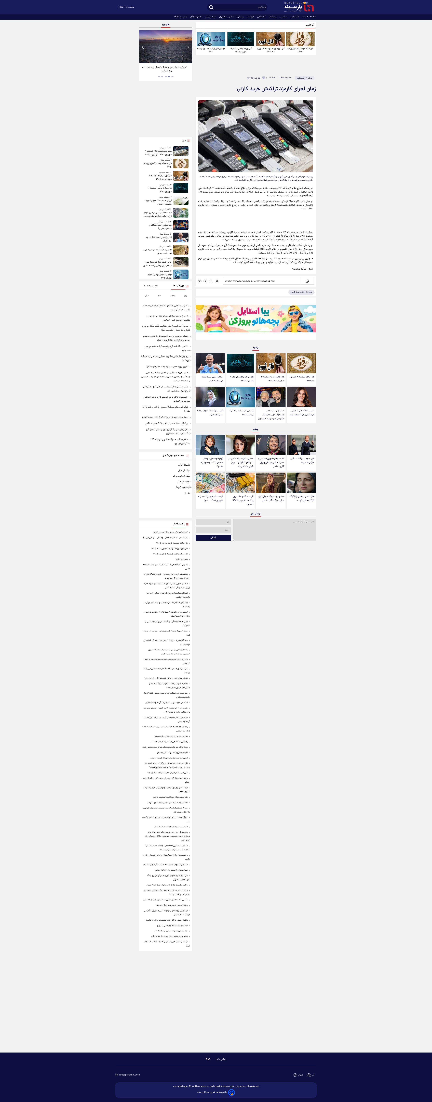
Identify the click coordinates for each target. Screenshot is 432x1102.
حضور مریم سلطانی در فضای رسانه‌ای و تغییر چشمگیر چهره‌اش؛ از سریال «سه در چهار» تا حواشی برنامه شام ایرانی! (166, 377)
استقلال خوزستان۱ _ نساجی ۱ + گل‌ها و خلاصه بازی (166, 702)
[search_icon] (211, 7)
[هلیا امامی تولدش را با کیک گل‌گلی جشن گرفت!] (301, 483)
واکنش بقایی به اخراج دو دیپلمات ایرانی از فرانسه (167, 920)
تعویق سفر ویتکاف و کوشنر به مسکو (172, 752)
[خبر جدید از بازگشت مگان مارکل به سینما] (301, 445)
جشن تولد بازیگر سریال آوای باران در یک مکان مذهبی (271, 498)
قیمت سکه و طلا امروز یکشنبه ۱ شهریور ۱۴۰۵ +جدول (243, 500)
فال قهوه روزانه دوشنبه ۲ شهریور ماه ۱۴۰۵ (271, 50)
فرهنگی (250, 17)
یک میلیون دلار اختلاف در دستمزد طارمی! (159, 227)
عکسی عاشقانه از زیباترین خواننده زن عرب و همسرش (302, 413)
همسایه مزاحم (182, 559)
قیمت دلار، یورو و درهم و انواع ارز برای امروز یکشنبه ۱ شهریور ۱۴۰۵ (157, 214)
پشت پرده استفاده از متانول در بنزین (172, 925)
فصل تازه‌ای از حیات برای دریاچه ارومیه (171, 870)
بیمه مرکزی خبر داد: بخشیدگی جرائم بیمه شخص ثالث (165, 747)
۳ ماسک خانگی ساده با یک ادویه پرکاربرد (170, 532)
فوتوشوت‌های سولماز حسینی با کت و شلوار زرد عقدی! (212, 462)
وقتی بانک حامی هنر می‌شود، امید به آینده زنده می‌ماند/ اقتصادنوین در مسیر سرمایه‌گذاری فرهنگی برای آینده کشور (167, 836)
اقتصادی (295, 17)
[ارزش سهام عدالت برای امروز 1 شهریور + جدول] (180, 201)
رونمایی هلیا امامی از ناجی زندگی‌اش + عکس (166, 423)
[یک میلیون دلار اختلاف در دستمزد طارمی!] (180, 225)
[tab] (172, 76)
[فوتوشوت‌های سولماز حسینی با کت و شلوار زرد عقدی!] (210, 445)
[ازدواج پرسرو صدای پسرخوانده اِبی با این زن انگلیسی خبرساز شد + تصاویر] (270, 397)
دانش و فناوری (226, 17)
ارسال (213, 538)
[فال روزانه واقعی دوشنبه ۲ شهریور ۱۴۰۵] (241, 39)
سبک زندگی (211, 17)
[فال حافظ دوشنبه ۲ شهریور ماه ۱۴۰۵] (300, 39)
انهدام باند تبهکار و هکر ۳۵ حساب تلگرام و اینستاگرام (165, 864)
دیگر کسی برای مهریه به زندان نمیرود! (172, 905)
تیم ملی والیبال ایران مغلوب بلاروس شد (171, 736)
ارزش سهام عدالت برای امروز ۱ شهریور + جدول (158, 202)
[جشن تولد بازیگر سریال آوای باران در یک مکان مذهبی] (270, 483)
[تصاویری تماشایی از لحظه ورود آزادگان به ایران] (165, 46)
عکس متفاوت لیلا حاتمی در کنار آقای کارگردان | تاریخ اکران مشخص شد (240, 462)
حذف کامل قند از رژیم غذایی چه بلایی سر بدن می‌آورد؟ (165, 537)
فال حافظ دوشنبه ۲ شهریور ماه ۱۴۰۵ (300, 50)
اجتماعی (261, 17)
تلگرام (300, 1075)
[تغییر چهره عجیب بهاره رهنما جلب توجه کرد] (210, 397)
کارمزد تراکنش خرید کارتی (301, 292)
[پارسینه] (297, 7)
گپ (313, 1075)
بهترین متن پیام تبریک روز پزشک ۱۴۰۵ (211, 50)
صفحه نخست (309, 17)
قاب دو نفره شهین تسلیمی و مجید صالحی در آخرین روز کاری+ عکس (271, 462)
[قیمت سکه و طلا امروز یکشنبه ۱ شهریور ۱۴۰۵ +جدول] (240, 483)
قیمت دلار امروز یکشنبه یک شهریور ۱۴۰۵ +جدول (210, 498)
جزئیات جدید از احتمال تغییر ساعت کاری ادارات (168, 802)
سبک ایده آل (184, 471)
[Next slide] (188, 47)
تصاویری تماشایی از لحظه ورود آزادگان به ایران (165, 67)
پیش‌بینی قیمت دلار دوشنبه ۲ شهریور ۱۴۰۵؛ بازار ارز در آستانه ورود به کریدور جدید (157, 153)
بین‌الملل (273, 17)
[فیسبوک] (211, 281)
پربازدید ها (178, 286)
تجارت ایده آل (184, 482)
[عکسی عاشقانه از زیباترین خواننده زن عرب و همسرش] (301, 397)
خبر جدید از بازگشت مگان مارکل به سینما (302, 460)
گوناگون (310, 25)
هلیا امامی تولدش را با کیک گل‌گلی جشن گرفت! (302, 498)
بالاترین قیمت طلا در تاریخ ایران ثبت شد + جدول (157, 251)
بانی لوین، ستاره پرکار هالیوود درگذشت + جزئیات (167, 773)
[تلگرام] (205, 281)
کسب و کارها (181, 17)
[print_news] (217, 281)
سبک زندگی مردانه (182, 476)
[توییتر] (200, 281)
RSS (121, 7)
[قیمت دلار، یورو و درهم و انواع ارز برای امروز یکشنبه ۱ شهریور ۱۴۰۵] (180, 213)
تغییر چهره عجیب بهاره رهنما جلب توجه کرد (210, 413)
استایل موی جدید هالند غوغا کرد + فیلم (212, 379)
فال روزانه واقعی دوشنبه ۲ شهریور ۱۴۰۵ (241, 50)
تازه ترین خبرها (183, 487)
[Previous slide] (143, 47)
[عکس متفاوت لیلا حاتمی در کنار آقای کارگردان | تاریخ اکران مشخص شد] (240, 445)
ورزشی (240, 17)
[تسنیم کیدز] (256, 320)
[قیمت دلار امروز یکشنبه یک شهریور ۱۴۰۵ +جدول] (210, 483)
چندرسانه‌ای (196, 17)
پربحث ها (148, 286)
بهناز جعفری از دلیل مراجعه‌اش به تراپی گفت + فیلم (166, 678)
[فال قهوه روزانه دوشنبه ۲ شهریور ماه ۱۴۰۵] (270, 39)
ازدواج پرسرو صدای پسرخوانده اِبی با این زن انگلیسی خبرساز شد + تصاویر (271, 415)
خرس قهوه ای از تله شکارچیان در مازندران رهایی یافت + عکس (157, 264)
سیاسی (284, 17)
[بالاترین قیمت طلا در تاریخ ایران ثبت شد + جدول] (180, 250)
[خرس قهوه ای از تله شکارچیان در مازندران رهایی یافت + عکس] (180, 262)
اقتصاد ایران (184, 465)
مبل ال (187, 493)
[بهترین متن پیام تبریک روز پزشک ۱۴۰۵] (211, 39)
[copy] (307, 281)
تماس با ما (130, 7)
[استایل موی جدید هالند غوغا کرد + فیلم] (210, 363)
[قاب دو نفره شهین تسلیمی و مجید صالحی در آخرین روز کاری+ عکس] (270, 445)
